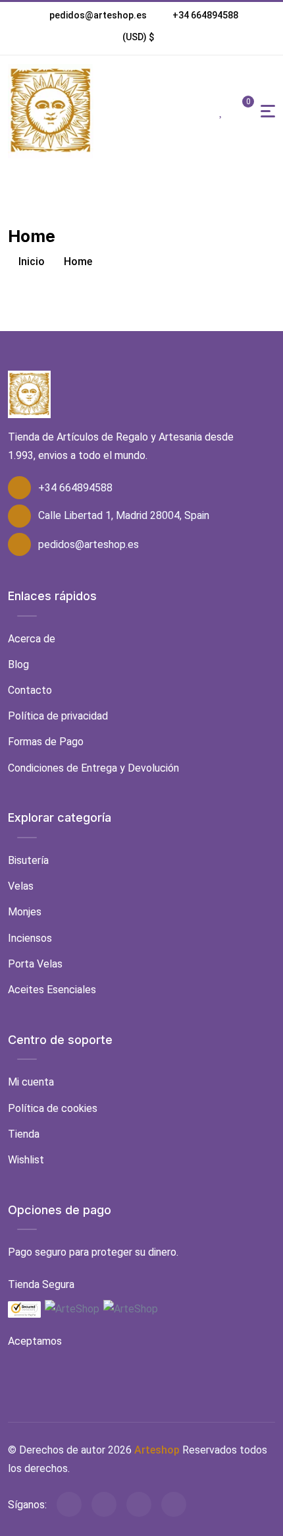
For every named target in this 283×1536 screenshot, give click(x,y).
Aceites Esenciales (52, 989)
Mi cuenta (31, 1082)
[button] (138, 37)
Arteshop (157, 1450)
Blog (18, 664)
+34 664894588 (205, 15)
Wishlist (26, 1159)
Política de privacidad (58, 716)
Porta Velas (35, 964)
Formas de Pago (46, 741)
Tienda (23, 1134)
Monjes (24, 912)
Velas (21, 886)
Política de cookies (52, 1108)
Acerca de (31, 638)
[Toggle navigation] (268, 111)
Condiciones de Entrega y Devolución (93, 768)
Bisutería (28, 860)
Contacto (30, 690)
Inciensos (30, 938)
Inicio (30, 261)
